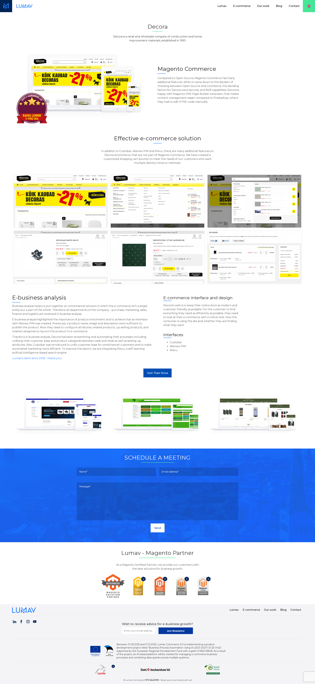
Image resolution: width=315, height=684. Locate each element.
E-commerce (242, 6)
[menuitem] (222, 6)
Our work (263, 6)
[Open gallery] (60, 201)
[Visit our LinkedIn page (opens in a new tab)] (14, 621)
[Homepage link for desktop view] (24, 6)
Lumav (222, 6)
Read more (60, 427)
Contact (294, 6)
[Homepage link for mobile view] (6, 6)
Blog (279, 6)
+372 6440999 (151, 680)
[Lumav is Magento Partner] (114, 586)
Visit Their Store (157, 373)
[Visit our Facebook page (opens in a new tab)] (21, 621)
